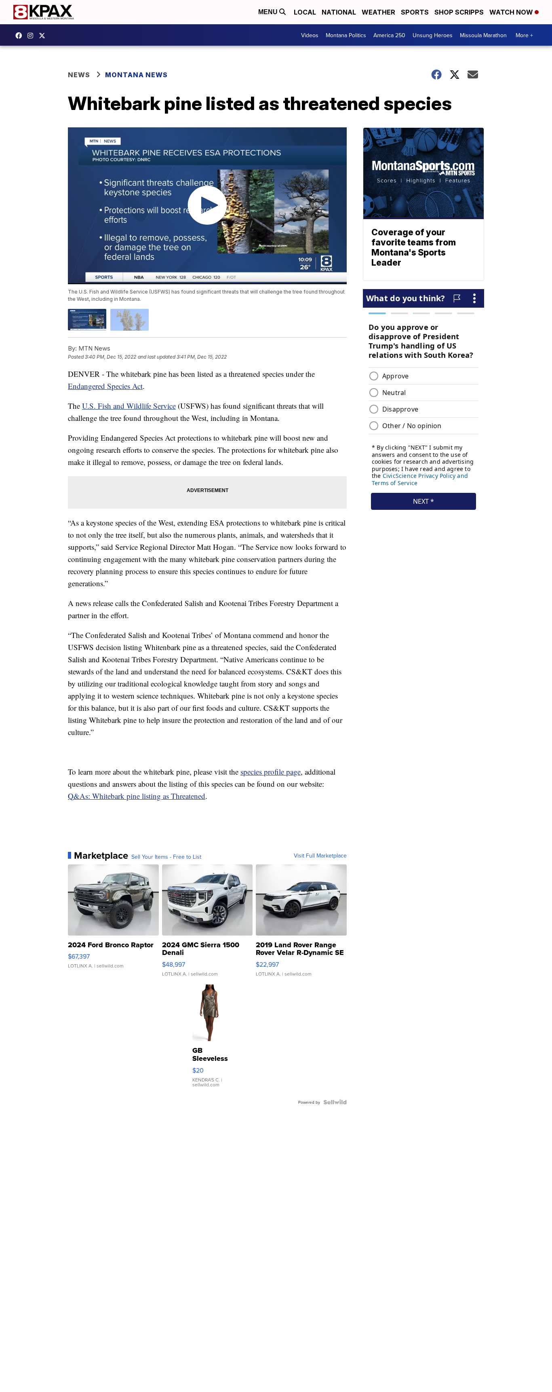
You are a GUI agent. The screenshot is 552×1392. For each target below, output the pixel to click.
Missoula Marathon (483, 35)
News (79, 75)
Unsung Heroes (433, 35)
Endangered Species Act (105, 386)
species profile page (270, 772)
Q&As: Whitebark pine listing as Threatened (136, 796)
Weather (378, 12)
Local (305, 12)
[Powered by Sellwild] (335, 1102)
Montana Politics (346, 35)
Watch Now (512, 12)
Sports (415, 12)
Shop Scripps (459, 12)
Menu (268, 11)
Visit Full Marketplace (320, 855)
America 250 (389, 35)
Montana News (136, 75)
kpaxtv (20, 35)
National (339, 12)
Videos (309, 35)
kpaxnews (44, 35)
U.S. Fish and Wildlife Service (129, 406)
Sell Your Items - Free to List (166, 857)
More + (524, 35)
